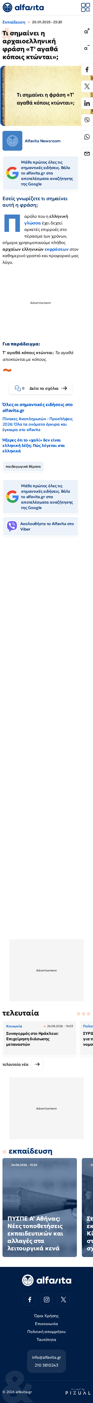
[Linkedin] (87, 103)
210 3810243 (46, 1365)
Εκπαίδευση (13, 22)
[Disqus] (46, 616)
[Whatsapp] (87, 137)
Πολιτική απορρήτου (46, 1331)
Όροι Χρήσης (46, 1315)
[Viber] (87, 120)
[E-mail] (87, 153)
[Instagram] (46, 1299)
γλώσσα (32, 223)
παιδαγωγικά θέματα (23, 466)
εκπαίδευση (30, 1151)
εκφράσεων (57, 249)
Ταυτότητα (46, 1339)
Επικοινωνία (46, 1323)
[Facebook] (87, 69)
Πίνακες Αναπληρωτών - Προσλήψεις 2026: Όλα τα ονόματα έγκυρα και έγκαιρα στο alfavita (37, 424)
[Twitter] (87, 86)
